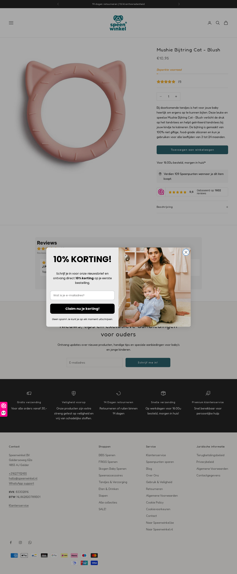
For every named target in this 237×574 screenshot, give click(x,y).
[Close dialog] (186, 252)
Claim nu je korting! (82, 308)
